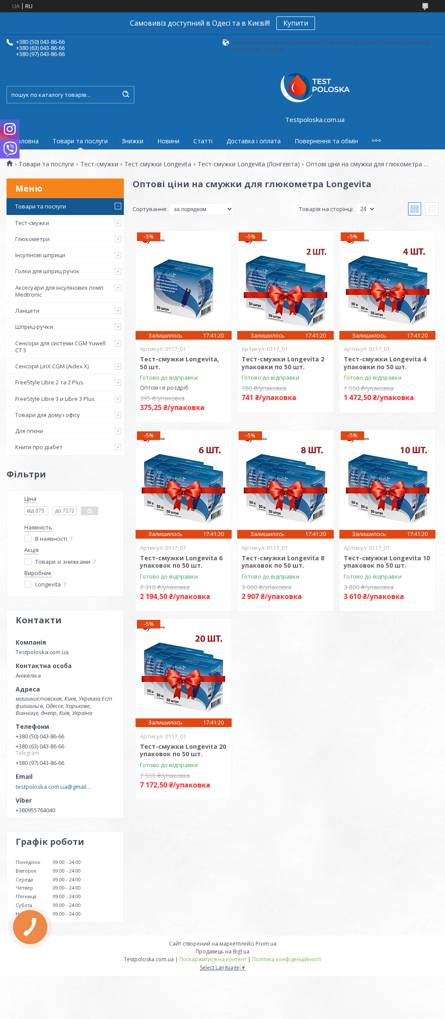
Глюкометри (32, 239)
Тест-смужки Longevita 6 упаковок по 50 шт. (181, 562)
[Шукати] (125, 94)
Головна (26, 141)
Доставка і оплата (253, 141)
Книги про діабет (39, 447)
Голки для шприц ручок (47, 271)
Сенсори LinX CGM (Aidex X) (52, 366)
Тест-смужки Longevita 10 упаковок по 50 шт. (387, 562)
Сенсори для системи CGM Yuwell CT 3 (60, 346)
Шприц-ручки (34, 327)
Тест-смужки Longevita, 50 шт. (179, 363)
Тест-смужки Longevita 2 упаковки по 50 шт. (283, 363)
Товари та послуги (80, 141)
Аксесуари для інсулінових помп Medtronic (59, 291)
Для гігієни (29, 431)
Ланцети (27, 310)
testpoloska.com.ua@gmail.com (54, 786)
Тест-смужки (99, 164)
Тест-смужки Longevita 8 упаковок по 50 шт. (283, 562)
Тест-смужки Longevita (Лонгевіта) (249, 164)
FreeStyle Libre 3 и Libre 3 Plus (55, 399)
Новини (168, 141)
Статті (203, 141)
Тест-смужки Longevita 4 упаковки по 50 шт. (385, 363)
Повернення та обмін (326, 141)
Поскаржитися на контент (212, 959)
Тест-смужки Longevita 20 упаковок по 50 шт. (183, 750)
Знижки (132, 141)
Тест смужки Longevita (157, 164)
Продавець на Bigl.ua (222, 951)
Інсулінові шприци (40, 255)
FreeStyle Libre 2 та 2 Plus (49, 382)
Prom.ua (266, 943)
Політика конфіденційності (286, 959)
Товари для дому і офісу (47, 415)
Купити (295, 23)
